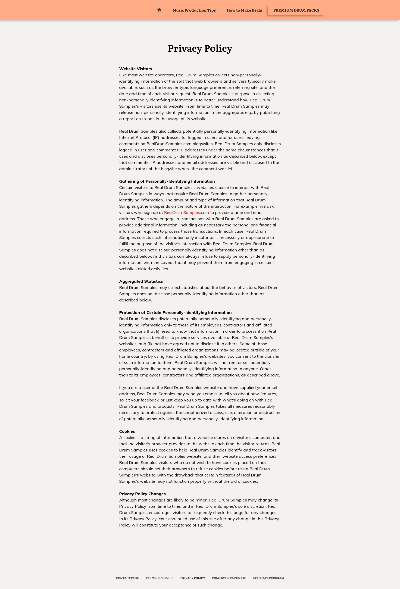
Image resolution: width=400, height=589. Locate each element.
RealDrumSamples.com (186, 212)
